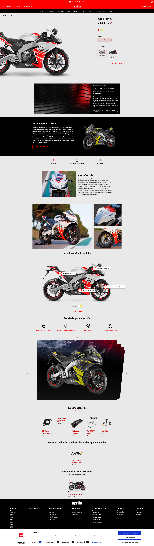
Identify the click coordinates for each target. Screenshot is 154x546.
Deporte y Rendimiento (54, 516)
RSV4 (11, 511)
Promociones (32, 511)
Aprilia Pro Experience (77, 512)
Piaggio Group (139, 512)
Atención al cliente (121, 514)
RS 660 (12, 514)
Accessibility (138, 514)
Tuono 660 (12, 516)
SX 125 (12, 526)
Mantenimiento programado (98, 516)
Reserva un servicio (96, 514)
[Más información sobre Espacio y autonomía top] (60, 274)
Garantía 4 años (95, 512)
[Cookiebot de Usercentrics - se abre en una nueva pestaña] (21, 543)
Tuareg (11, 517)
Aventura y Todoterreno (54, 517)
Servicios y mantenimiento (98, 511)
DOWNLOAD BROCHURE (41, 147)
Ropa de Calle (52, 519)
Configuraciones (96, 542)
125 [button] (104, 40)
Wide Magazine (75, 514)
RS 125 (12, 522)
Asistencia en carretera (97, 521)
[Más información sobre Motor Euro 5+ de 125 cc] (80, 290)
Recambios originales (97, 517)
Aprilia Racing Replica (53, 514)
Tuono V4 (12, 512)
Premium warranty (96, 519)
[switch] (57, 542)
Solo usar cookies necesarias (130, 542)
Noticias (73, 511)
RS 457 (12, 519)
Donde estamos (120, 512)
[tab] (99, 30)
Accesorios (51, 512)
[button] (102, 52)
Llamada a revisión (121, 516)
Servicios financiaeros (97, 522)
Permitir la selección (129, 537)
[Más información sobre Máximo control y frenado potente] (105, 287)
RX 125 (12, 527)
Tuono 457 (12, 521)
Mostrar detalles (59, 537)
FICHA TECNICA (77, 311)
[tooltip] (111, 22)
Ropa (50, 511)
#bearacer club (75, 516)
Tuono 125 (12, 524)
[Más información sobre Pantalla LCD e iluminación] (94, 269)
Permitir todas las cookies (129, 533)
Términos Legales (121, 511)
